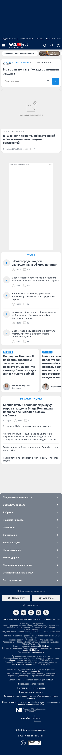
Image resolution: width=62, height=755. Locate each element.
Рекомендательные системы (31, 692)
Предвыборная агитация (17, 565)
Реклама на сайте (13, 519)
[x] (46, 612)
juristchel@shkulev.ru (31, 650)
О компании (10, 535)
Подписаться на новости (17, 497)
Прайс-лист (10, 527)
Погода (40, 39)
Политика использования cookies (31, 688)
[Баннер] (49, 53)
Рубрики (8, 512)
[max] (38, 612)
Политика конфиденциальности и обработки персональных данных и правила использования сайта (31, 703)
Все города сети (12, 580)
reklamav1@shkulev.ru (31, 672)
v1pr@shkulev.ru (47, 680)
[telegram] (16, 612)
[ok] (31, 612)
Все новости (23, 62)
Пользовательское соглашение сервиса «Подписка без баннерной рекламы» (31, 697)
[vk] (23, 612)
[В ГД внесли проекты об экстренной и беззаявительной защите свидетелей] (31, 109)
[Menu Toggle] (3, 45)
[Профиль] (58, 45)
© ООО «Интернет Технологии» (31, 736)
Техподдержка (11, 557)
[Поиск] (44, 45)
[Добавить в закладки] (57, 149)
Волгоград (8, 62)
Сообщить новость (14, 504)
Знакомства (26, 39)
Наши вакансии (12, 550)
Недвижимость (10, 39)
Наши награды (11, 542)
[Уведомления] (51, 45)
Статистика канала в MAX (18, 572)
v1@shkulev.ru (43, 646)
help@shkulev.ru (37, 652)
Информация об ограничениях (31, 684)
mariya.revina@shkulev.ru (22, 664)
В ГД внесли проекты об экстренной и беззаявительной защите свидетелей (29, 139)
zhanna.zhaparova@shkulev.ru (21, 660)
